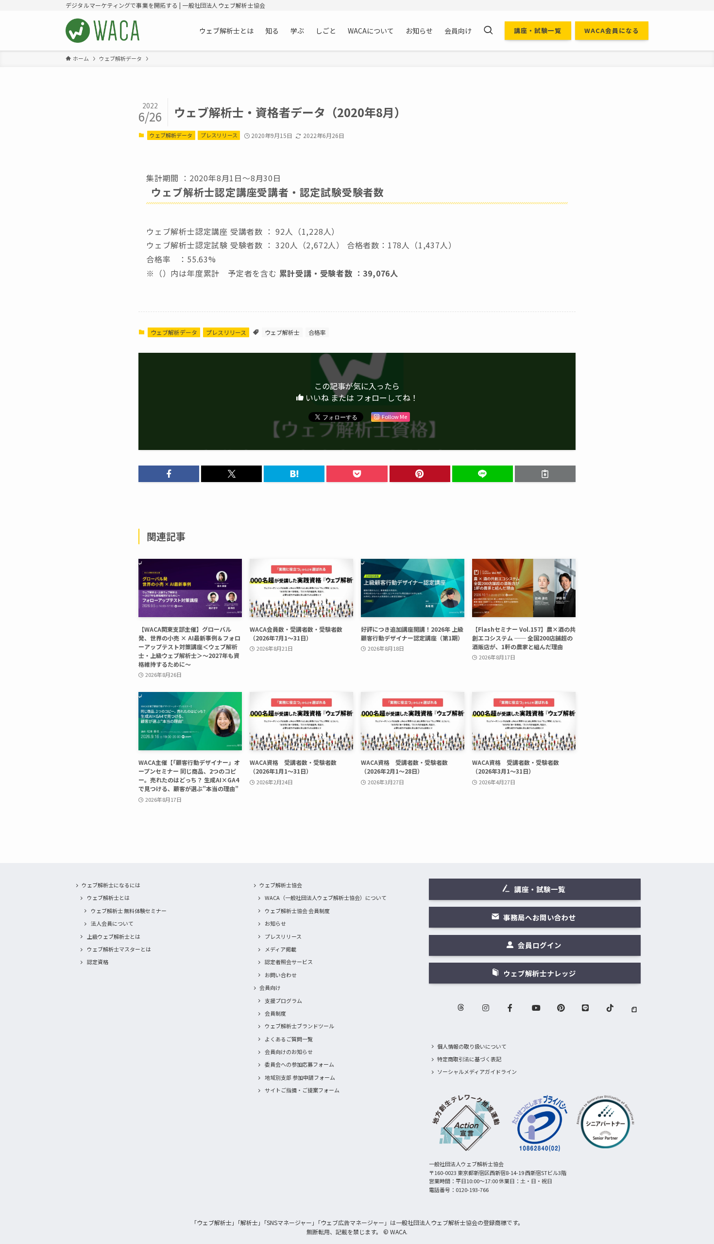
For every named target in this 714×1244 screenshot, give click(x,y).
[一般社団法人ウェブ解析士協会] (103, 30)
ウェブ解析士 (282, 332)
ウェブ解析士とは (108, 897)
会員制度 (275, 1013)
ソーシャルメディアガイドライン (477, 1071)
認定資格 (97, 962)
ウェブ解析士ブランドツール (299, 1026)
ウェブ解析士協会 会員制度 (297, 911)
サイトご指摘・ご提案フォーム (302, 1090)
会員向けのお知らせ (289, 1051)
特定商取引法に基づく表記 (469, 1059)
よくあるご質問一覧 (289, 1039)
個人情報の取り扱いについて (472, 1046)
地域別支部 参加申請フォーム (300, 1077)
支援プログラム (283, 1000)
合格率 (317, 332)
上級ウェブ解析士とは (113, 936)
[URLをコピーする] (545, 474)
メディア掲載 (280, 949)
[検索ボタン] (488, 31)
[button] (168, 474)
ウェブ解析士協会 (280, 885)
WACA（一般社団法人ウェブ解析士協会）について (326, 897)
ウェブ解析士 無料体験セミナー (129, 911)
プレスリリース (219, 135)
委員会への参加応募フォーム (299, 1064)
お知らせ (275, 923)
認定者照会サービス (289, 962)
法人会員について (112, 923)
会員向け (270, 987)
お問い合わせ (281, 975)
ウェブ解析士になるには (111, 885)
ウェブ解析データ (171, 135)
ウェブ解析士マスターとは (119, 949)
